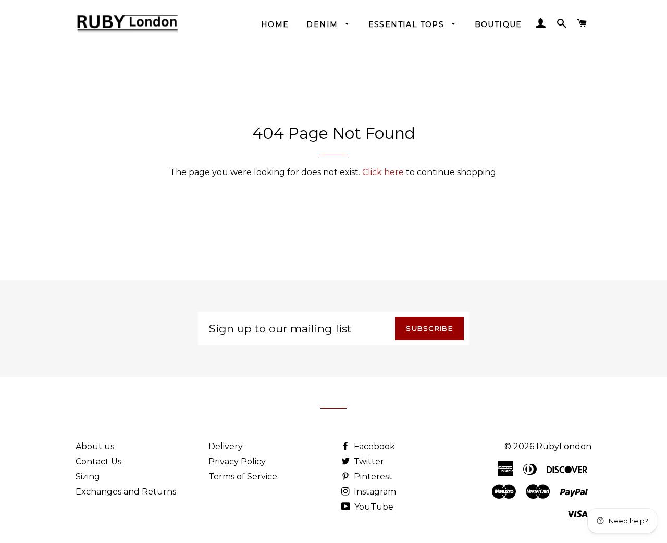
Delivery (225, 446)
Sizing (88, 477)
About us (95, 446)
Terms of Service (242, 477)
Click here (383, 172)
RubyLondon (563, 446)
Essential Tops (407, 24)
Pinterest (372, 477)
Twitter (368, 461)
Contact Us (98, 461)
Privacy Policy (237, 461)
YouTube (372, 507)
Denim (323, 24)
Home (275, 24)
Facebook (373, 446)
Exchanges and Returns (126, 492)
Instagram (374, 492)
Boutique (498, 24)
